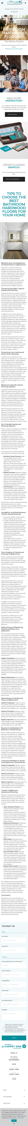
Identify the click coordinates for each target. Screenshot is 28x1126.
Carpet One (4, 17)
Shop (5, 1090)
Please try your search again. (14, 49)
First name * (5, 936)
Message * (4, 1009)
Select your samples (12, 179)
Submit (14, 1038)
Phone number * (6, 970)
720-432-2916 (14, 11)
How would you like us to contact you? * (12, 961)
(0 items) (25, 2)
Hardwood (19, 17)
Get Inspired (7, 1096)
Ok (14, 1120)
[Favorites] (22, 3)
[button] (14, 965)
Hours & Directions (14, 1059)
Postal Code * (5, 990)
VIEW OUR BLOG (12, 114)
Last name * (5, 946)
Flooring (12, 17)
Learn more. (20, 1118)
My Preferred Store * (7, 1000)
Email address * (6, 980)
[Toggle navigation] (2, 3)
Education (6, 1103)
